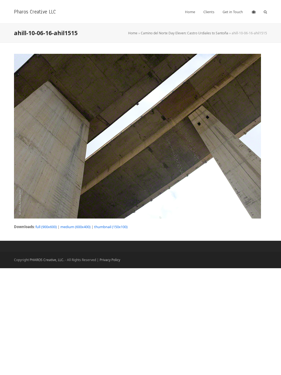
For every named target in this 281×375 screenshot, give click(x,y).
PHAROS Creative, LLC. (47, 260)
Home (132, 33)
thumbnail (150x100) (111, 226)
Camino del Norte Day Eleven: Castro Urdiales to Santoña (184, 33)
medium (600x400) (75, 226)
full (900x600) (46, 226)
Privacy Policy (110, 260)
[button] (265, 12)
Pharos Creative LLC (35, 11)
